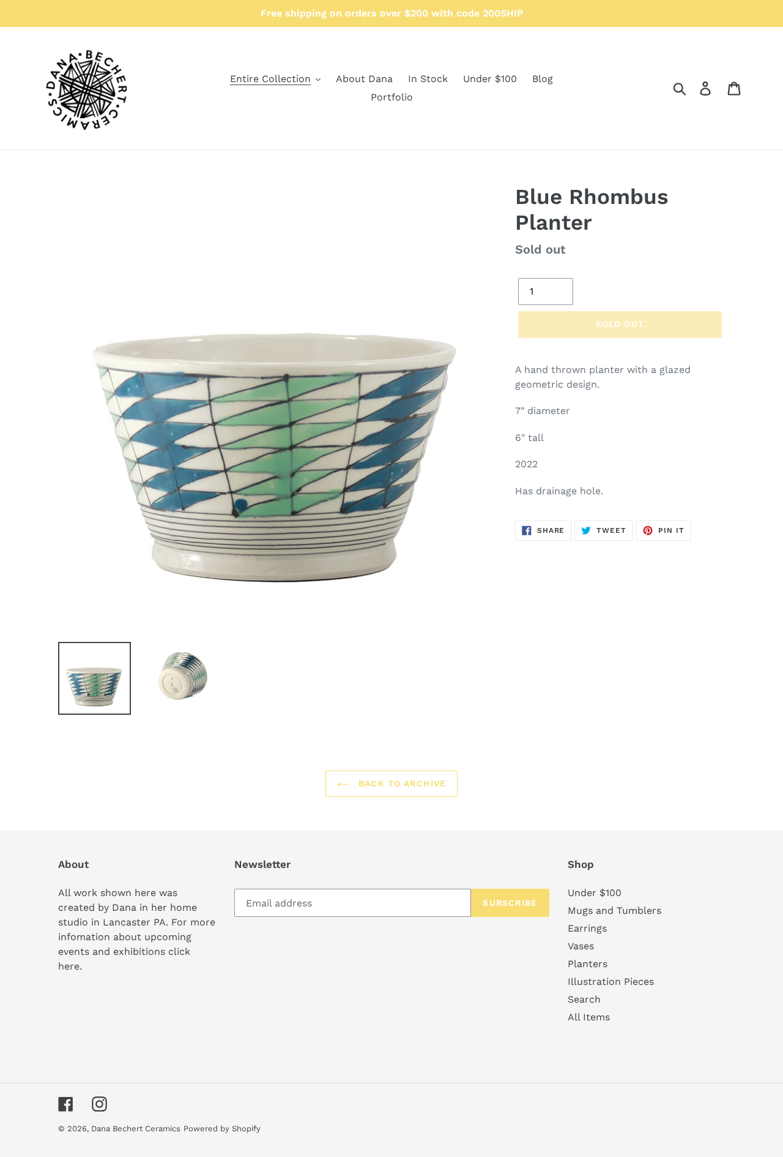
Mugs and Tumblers (614, 910)
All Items (589, 1017)
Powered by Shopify (222, 1128)
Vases (581, 946)
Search (584, 999)
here (69, 966)
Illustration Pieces (611, 981)
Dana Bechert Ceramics (135, 1128)
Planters (587, 964)
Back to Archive (400, 783)
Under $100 (595, 893)
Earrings (587, 928)
